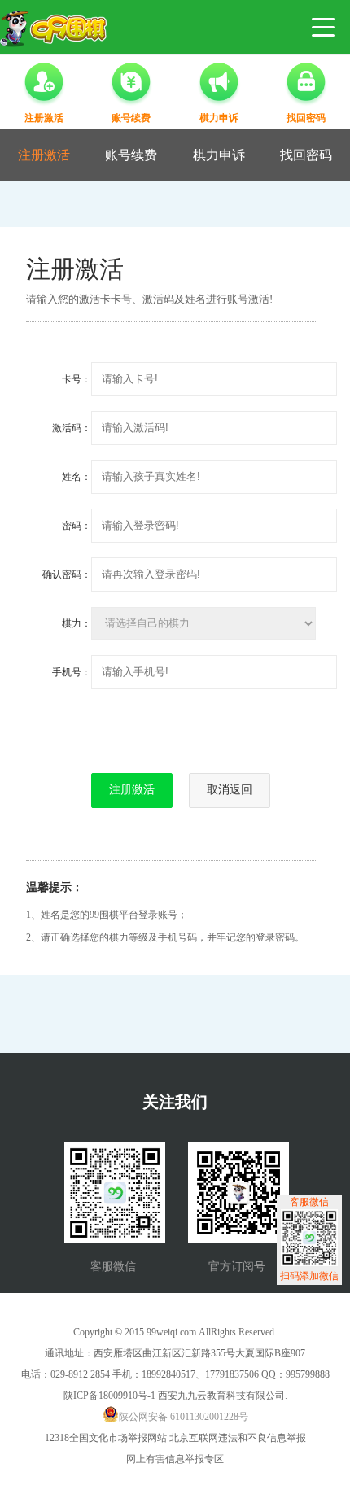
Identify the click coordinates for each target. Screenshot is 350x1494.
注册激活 (44, 155)
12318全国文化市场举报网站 (106, 1438)
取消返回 (229, 789)
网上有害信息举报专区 (175, 1459)
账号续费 (131, 155)
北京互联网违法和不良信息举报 (237, 1438)
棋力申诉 (219, 155)
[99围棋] (53, 29)
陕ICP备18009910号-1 (109, 1395)
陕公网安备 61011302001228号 (183, 1416)
